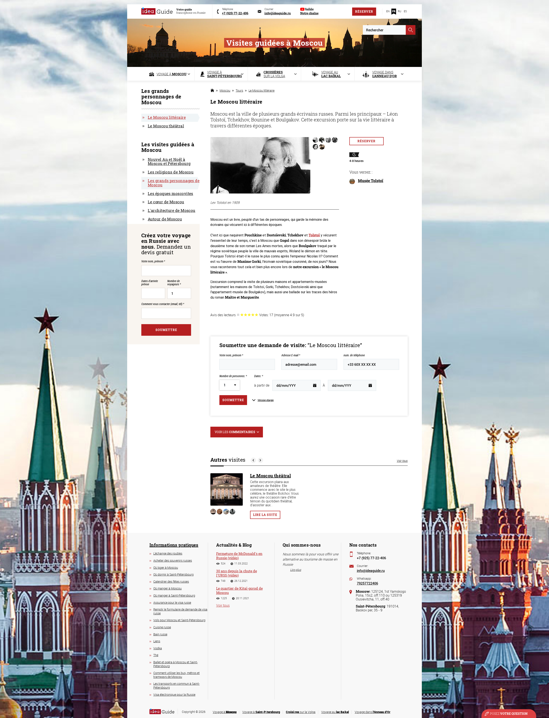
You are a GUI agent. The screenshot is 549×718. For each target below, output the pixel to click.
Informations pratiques (173, 545)
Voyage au (335, 712)
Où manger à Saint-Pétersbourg (174, 595)
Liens (156, 641)
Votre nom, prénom (231, 355)
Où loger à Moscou (165, 567)
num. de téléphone (354, 355)
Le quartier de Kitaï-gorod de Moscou (239, 590)
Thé (155, 655)
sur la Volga (300, 712)
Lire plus (295, 570)
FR (393, 11)
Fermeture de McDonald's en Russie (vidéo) (239, 556)
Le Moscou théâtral (270, 475)
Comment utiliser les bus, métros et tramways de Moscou (176, 675)
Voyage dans (372, 712)
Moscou (225, 90)
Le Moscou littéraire (261, 90)
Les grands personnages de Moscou (173, 182)
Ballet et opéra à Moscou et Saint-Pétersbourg (175, 664)
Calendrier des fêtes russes (171, 581)
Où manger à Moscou (167, 588)
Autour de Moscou (165, 219)
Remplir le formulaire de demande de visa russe (180, 611)
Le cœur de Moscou (166, 201)
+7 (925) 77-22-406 (371, 558)
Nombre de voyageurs (174, 282)
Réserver (364, 11)
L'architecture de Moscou (171, 210)
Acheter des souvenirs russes (172, 560)
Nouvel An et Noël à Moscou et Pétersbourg (169, 161)
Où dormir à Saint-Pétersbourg (173, 574)
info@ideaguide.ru (371, 570)
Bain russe (160, 634)
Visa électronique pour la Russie (174, 694)
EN (388, 11)
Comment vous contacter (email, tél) (162, 303)
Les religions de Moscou (170, 172)
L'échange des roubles (167, 553)
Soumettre (233, 400)
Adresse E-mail (290, 355)
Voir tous (402, 460)
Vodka (157, 648)
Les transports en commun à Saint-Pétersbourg (176, 685)
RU (399, 11)
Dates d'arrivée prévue (149, 282)
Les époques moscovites (170, 193)
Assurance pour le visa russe (172, 602)
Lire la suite (265, 515)
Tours (239, 90)
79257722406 (367, 583)
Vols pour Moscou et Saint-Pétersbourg (179, 620)
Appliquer (410, 30)
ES (405, 11)
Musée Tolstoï (370, 181)
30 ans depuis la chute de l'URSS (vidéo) (236, 573)
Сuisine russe (162, 627)
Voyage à (225, 712)
